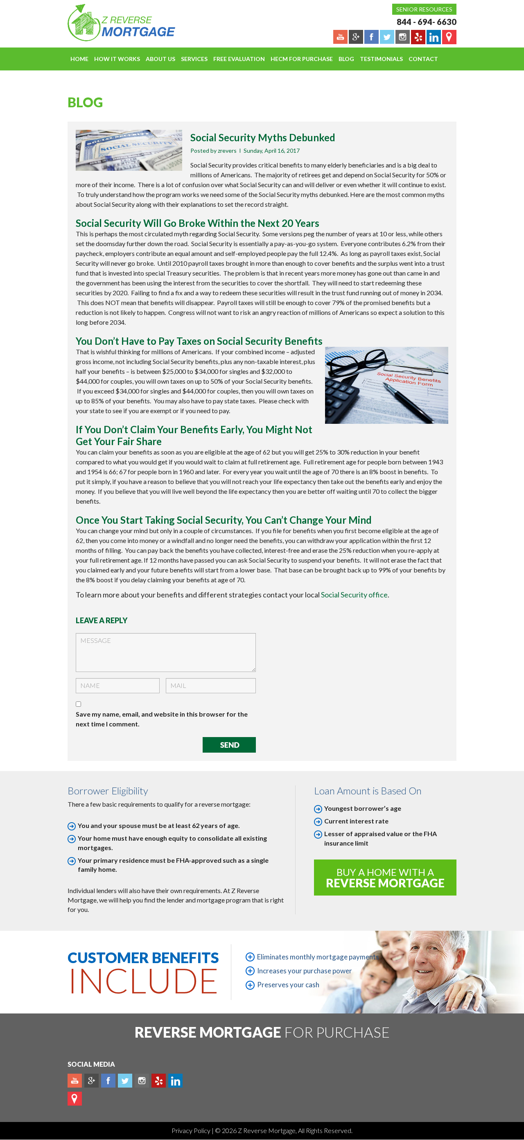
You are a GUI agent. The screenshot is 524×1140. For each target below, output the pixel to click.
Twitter (125, 1081)
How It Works (117, 58)
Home (79, 58)
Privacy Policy (192, 1130)
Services (194, 58)
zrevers (227, 150)
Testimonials (381, 58)
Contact (423, 58)
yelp (158, 1081)
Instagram (142, 1081)
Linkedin (175, 1081)
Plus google (91, 1081)
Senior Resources (424, 9)
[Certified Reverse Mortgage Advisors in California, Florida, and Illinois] (113, 22)
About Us (160, 58)
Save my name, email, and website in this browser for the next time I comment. (162, 719)
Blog (346, 58)
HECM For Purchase (302, 58)
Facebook (108, 1081)
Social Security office (354, 594)
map (75, 1099)
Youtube (75, 1081)
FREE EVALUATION (239, 58)
